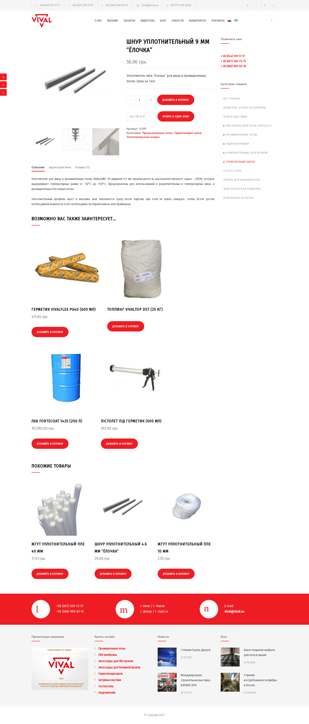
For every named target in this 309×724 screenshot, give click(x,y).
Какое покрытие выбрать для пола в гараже (259, 652)
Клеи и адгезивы (235, 116)
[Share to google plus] (3, 92)
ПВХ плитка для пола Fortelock (249, 125)
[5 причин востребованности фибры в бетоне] (230, 682)
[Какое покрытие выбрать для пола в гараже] (230, 657)
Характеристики (60, 167)
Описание (38, 167)
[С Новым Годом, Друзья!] (167, 657)
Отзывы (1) (82, 167)
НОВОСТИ (178, 20)
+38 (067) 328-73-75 (82, 5)
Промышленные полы (157, 133)
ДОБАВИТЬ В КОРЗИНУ (175, 99)
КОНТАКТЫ (218, 20)
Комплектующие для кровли (247, 152)
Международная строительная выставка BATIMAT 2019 (195, 680)
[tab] (38, 168)
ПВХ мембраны (108, 655)
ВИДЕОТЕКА (147, 20)
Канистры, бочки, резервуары (244, 107)
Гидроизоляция (237, 143)
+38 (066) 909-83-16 (116, 5)
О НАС (98, 20)
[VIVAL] (63, 21)
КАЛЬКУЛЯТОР (197, 20)
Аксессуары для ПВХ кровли (116, 661)
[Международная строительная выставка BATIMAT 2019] (167, 682)
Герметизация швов (187, 133)
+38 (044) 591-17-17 (50, 5)
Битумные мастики (110, 680)
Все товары (231, 98)
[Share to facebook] (3, 77)
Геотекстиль (232, 170)
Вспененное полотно (238, 197)
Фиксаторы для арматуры (242, 188)
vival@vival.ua (150, 5)
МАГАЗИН (112, 20)
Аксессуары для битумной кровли (119, 667)
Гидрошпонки (107, 692)
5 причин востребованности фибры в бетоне (260, 680)
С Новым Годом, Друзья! (195, 650)
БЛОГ (163, 20)
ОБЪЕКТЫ (129, 20)
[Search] (273, 5)
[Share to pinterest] (3, 84)
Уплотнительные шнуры (143, 137)
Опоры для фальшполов (241, 179)
